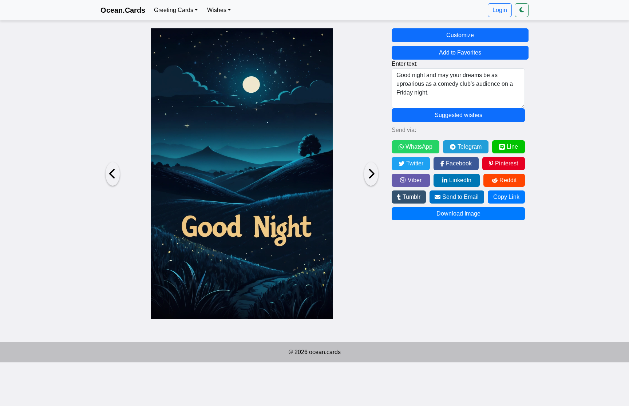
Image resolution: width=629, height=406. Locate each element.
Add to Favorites (460, 52)
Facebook (459, 163)
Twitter (414, 163)
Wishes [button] (216, 10)
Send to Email (460, 197)
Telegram (470, 147)
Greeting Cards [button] (173, 10)
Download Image (458, 213)
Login (499, 10)
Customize (460, 35)
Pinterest (506, 163)
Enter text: (405, 64)
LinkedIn (460, 180)
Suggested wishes (458, 115)
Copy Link (506, 197)
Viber (415, 180)
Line (512, 147)
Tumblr (411, 197)
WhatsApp (419, 147)
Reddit (508, 180)
